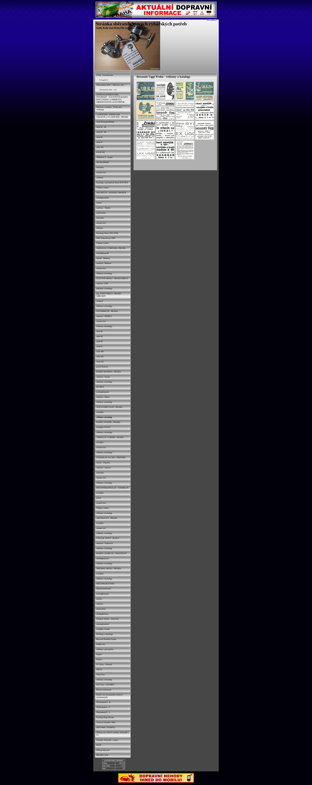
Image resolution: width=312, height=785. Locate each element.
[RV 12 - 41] (146, 110)
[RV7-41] (165, 91)
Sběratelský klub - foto (108, 90)
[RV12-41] (205, 91)
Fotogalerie (103, 80)
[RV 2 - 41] (146, 91)
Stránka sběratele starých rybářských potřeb (141, 23)
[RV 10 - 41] (185, 91)
